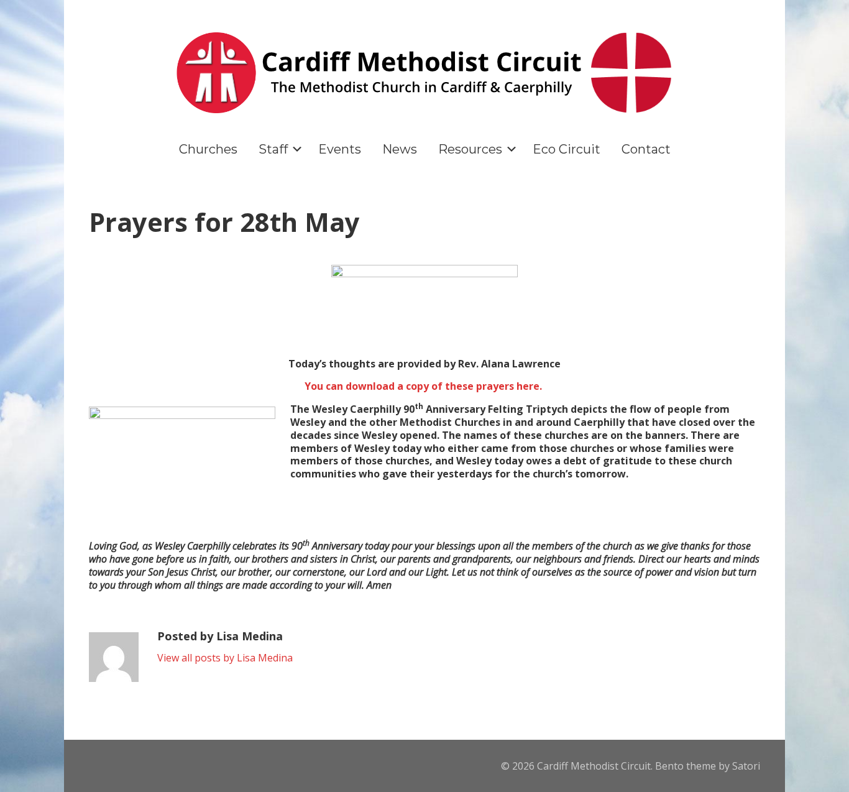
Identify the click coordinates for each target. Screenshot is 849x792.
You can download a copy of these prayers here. (424, 386)
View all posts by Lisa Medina (225, 658)
